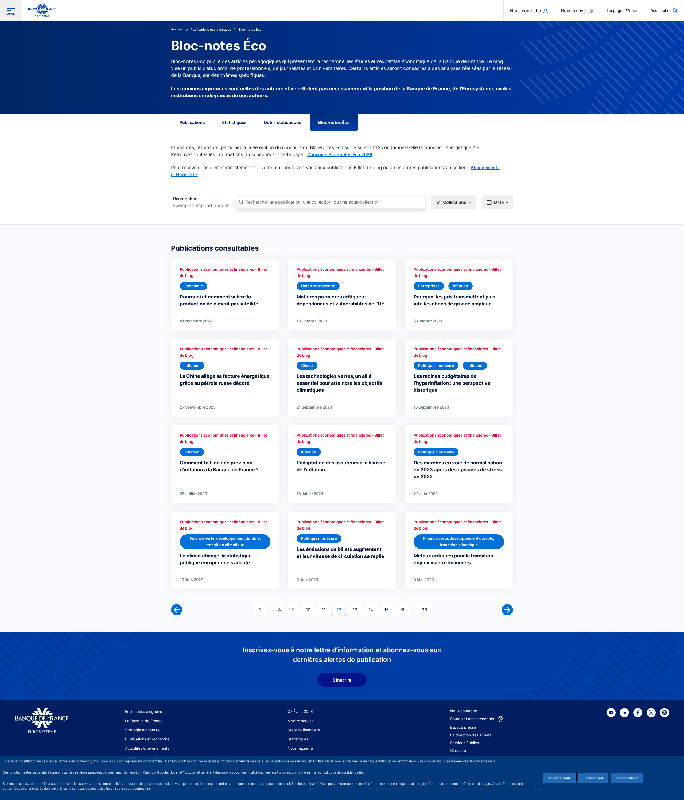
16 (404, 609)
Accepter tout (559, 778)
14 (373, 609)
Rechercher (184, 198)
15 (388, 609)
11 (325, 609)
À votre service (300, 721)
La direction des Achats (470, 735)
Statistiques (234, 122)
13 (357, 609)
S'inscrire (342, 680)
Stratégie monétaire (142, 730)
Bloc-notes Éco (334, 122)
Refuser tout (593, 778)
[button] (664, 10)
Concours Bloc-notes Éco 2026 (339, 154)
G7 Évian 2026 (300, 711)
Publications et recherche (147, 739)
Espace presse (463, 727)
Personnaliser (627, 778)
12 (341, 609)
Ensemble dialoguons (143, 711)
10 (310, 609)
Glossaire (458, 750)
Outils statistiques (282, 122)
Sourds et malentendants (472, 718)
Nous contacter (463, 711)
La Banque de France (143, 721)
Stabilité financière (303, 730)
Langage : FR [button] (618, 10)
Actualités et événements (147, 748)
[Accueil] (47, 720)
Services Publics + (466, 742)
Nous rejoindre (300, 748)
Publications (192, 122)
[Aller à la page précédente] (176, 609)
